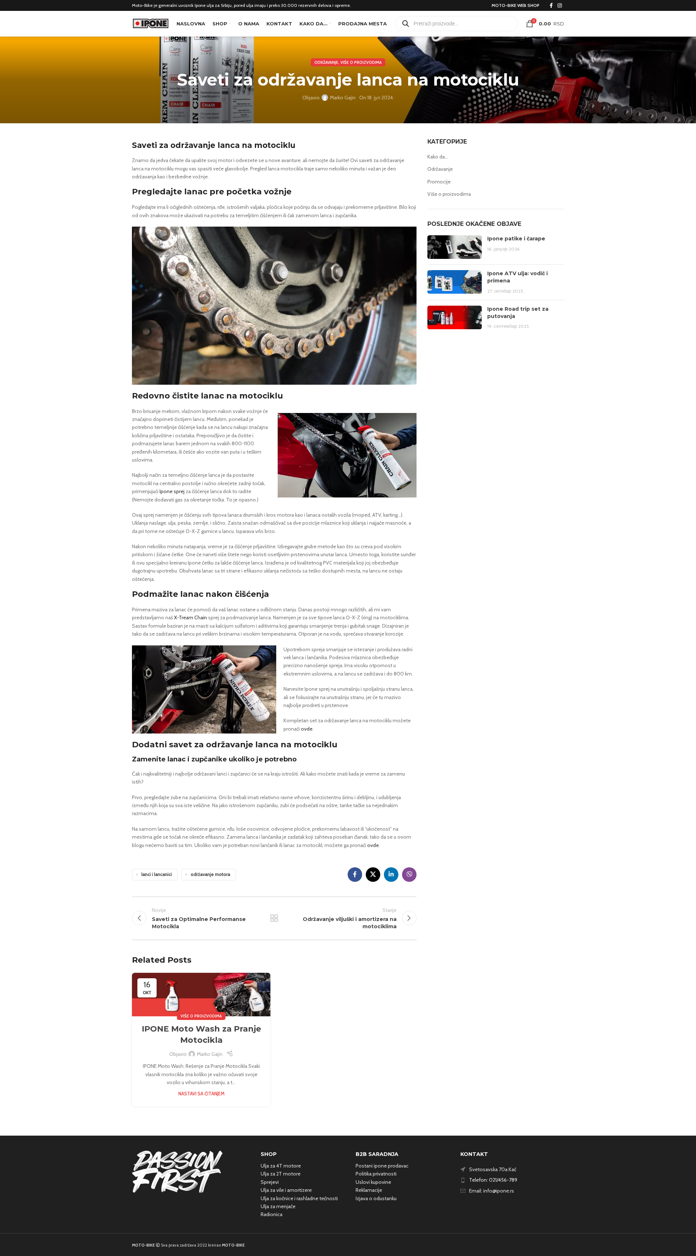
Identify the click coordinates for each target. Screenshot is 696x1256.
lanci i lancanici (156, 874)
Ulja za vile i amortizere (286, 1190)
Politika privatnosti (376, 1173)
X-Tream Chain (190, 617)
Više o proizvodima (361, 62)
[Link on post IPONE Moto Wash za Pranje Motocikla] (201, 994)
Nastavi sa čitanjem (201, 1093)
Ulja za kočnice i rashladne (289, 1198)
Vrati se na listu (274, 918)
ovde (306, 729)
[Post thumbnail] (454, 247)
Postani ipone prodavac (382, 1165)
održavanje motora (210, 874)
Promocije (439, 181)
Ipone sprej (172, 491)
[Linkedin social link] (391, 874)
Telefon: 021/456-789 (493, 1180)
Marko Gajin (343, 97)
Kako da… (437, 156)
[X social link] (373, 874)
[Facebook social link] (551, 6)
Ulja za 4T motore (281, 1165)
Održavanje (326, 62)
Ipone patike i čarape (516, 238)
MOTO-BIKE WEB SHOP (515, 5)
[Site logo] (150, 23)
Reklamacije (369, 1190)
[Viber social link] (409, 874)
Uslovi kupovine (373, 1182)
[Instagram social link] (559, 6)
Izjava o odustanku (376, 1198)
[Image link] (177, 1171)
